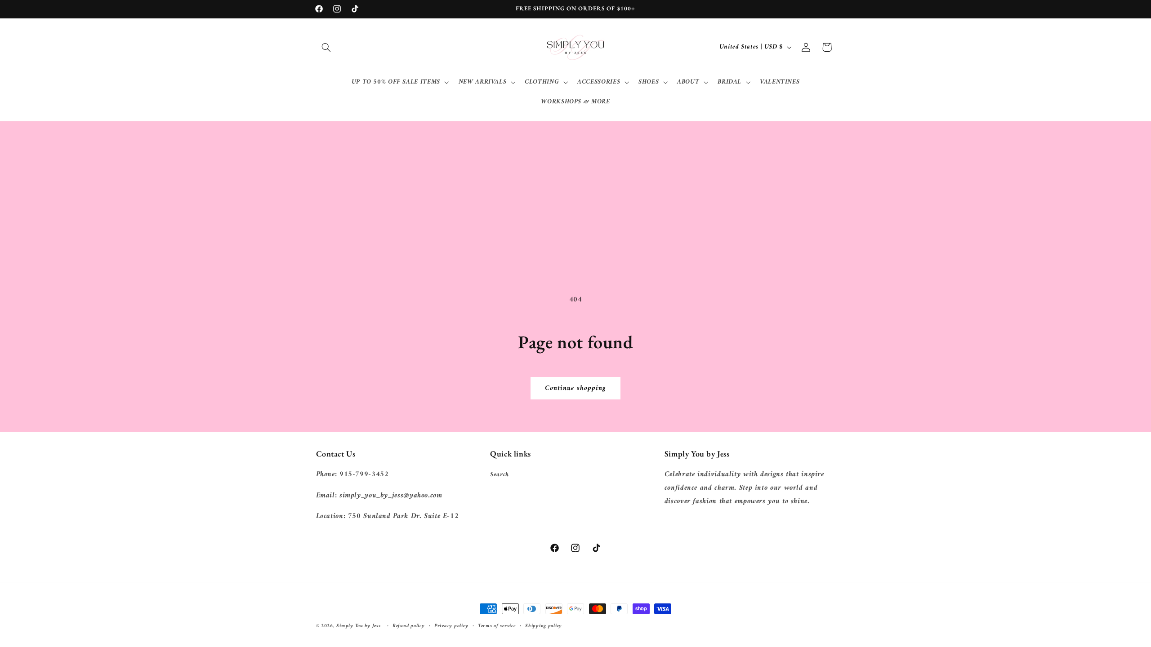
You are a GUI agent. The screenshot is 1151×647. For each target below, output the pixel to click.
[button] (326, 47)
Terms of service (497, 626)
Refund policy (409, 626)
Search (499, 474)
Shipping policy (543, 626)
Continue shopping (576, 388)
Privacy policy (451, 626)
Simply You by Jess (358, 625)
